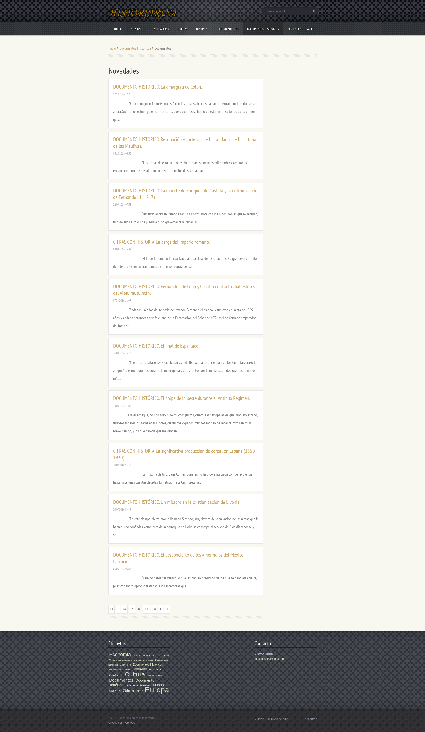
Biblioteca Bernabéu (301, 29)
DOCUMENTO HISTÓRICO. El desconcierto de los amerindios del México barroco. (178, 558)
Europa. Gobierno (142, 655)
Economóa (125, 665)
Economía (120, 654)
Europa (182, 29)
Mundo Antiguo (228, 29)
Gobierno (139, 669)
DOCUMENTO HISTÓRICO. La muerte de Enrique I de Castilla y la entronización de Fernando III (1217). (185, 194)
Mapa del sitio (279, 719)
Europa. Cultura (161, 655)
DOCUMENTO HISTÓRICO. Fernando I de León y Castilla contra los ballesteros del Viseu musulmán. (184, 289)
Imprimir (312, 719)
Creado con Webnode (121, 722)
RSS (297, 719)
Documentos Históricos (263, 29)
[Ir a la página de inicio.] (143, 15)
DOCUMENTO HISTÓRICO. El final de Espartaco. (156, 345)
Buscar (313, 11)
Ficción (150, 675)
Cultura (135, 674)
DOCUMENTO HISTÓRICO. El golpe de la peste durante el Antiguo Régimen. (181, 398)
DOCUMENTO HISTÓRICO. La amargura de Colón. (157, 86)
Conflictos (116, 675)
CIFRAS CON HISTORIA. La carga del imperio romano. (161, 241)
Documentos (121, 680)
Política (126, 669)
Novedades (138, 29)
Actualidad (161, 29)
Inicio (118, 29)
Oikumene (202, 29)
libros (159, 675)
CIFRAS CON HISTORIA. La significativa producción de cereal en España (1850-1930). (184, 454)
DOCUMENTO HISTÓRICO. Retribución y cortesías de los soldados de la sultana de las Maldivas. (184, 142)
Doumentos (115, 669)
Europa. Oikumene (122, 660)
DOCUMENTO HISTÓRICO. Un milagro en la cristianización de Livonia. (176, 502)
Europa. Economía (143, 660)
